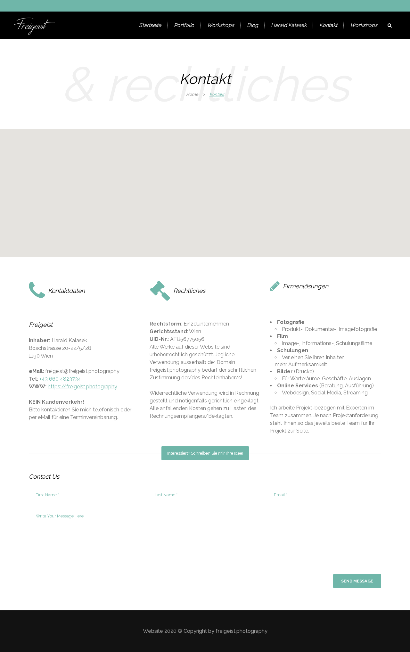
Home (192, 94)
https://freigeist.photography (82, 387)
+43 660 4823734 (60, 379)
